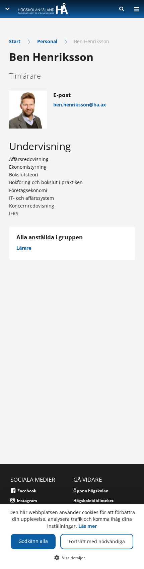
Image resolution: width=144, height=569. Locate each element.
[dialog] (72, 536)
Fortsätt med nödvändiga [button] (97, 541)
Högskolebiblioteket (93, 500)
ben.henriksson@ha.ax (79, 104)
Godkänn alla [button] (33, 541)
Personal (47, 41)
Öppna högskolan (91, 491)
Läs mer (87, 526)
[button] (72, 557)
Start (14, 41)
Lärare (23, 248)
